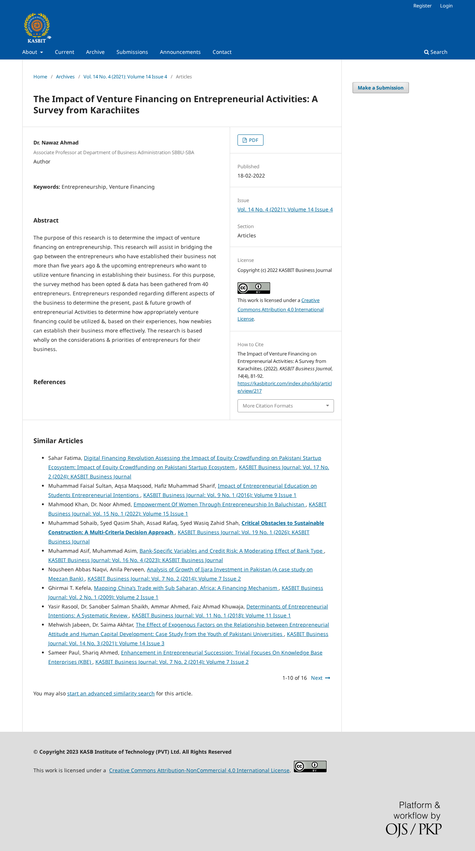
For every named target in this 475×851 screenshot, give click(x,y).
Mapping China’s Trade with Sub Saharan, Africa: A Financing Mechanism (186, 587)
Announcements (180, 51)
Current (64, 51)
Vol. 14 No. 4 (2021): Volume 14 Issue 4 (125, 76)
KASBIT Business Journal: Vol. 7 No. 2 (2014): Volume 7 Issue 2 (164, 578)
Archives (65, 76)
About (30, 51)
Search (438, 51)
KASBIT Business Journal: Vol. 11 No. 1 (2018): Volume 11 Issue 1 (211, 615)
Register (422, 5)
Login (446, 5)
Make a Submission (381, 87)
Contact (222, 51)
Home (40, 76)
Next (316, 677)
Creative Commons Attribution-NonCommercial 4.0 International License (199, 770)
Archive (95, 51)
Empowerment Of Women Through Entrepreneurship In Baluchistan (220, 504)
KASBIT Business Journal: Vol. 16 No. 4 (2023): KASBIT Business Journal (135, 559)
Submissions (132, 51)
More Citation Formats (268, 405)
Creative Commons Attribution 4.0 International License (281, 309)
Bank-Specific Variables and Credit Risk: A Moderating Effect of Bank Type (232, 550)
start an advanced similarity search (111, 693)
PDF (253, 140)
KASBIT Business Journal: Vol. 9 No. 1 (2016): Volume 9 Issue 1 (220, 494)
